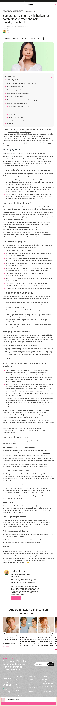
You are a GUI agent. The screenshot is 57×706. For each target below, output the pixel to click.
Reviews (18, 690)
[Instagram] (4, 685)
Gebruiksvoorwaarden (47, 683)
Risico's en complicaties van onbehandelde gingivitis (23, 100)
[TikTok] (10, 685)
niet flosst (9, 359)
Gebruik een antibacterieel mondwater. (17, 109)
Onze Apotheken (20, 682)
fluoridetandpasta (24, 455)
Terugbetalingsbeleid (47, 686)
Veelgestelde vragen (34, 682)
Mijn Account (19, 687)
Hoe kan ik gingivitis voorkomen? (17, 103)
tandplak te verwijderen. (40, 455)
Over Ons (18, 684)
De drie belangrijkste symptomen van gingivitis (21, 83)
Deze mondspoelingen (35, 476)
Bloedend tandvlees (12, 187)
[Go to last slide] (4, 633)
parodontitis (35, 298)
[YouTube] (7, 685)
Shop (17, 679)
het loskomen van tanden (45, 379)
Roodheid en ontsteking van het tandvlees (18, 180)
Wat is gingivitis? (12, 80)
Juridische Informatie (47, 691)
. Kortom (10, 123)
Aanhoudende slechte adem (14, 194)
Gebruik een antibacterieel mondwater (17, 310)
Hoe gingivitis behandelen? (15, 96)
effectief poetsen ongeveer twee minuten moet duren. (25, 458)
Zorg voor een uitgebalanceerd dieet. (17, 111)
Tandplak (8, 253)
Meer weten (15, 598)
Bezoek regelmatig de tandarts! (15, 117)
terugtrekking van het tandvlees (19, 227)
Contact (31, 679)
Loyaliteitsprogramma (21, 692)
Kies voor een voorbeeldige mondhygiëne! (18, 106)
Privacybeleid (45, 689)
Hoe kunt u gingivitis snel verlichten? (18, 93)
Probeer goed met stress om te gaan (17, 120)
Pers (30, 694)
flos (20, 305)
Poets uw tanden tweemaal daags (37, 302)
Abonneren (50, 664)
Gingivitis (5, 129)
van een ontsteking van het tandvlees (19, 132)
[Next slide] (52, 633)
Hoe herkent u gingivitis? (15, 86)
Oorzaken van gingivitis (14, 90)
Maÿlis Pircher (10, 32)
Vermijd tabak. (11, 114)
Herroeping (31, 691)
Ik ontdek (28, 703)
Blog (30, 684)
